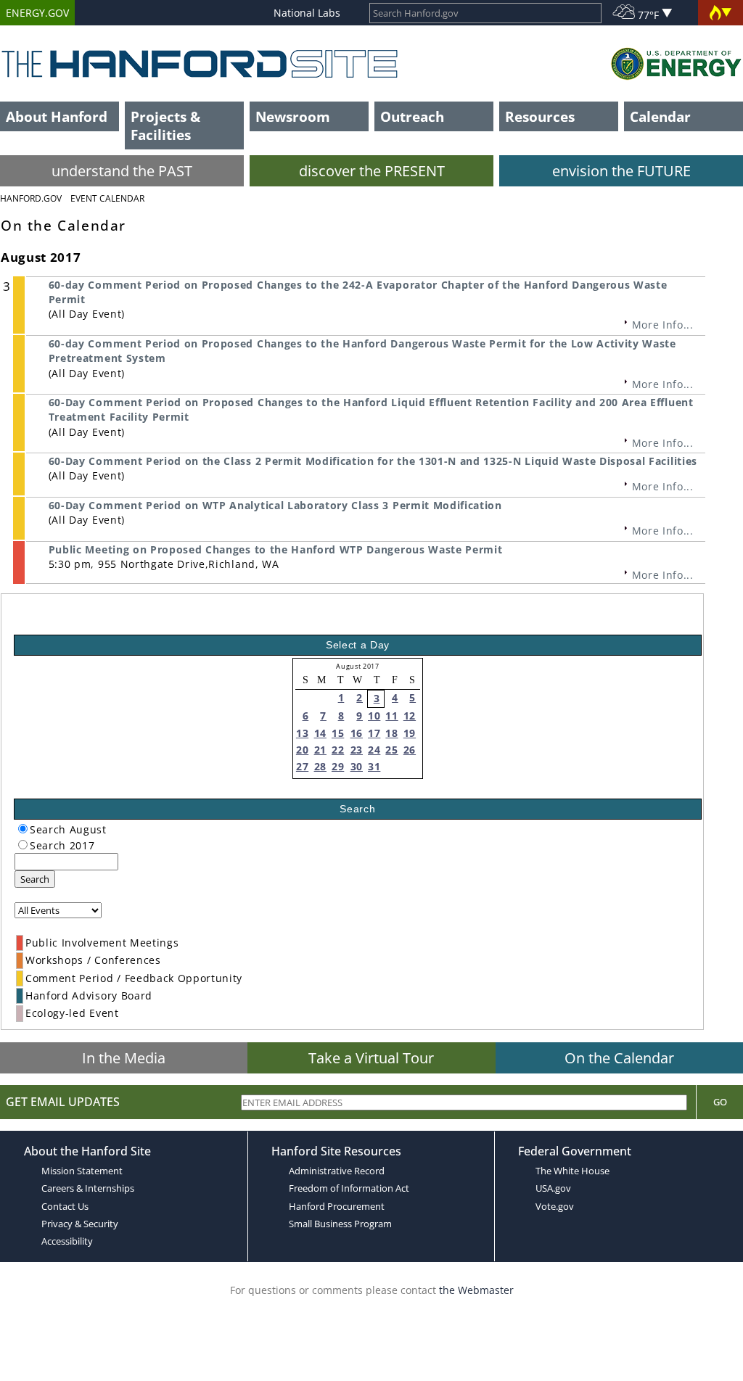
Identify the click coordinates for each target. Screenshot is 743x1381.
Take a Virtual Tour (371, 1058)
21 (320, 750)
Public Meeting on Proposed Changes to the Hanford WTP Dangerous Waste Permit (276, 549)
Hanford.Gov (31, 198)
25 (391, 750)
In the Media (123, 1058)
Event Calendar (107, 198)
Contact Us (65, 1206)
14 (320, 733)
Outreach (412, 116)
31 (374, 766)
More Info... (663, 324)
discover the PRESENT (372, 171)
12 (409, 715)
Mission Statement (82, 1170)
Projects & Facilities (165, 125)
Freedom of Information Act (349, 1188)
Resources (540, 116)
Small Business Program (340, 1223)
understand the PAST (122, 171)
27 (302, 766)
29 (338, 766)
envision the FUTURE (621, 171)
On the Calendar (619, 1058)
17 (374, 733)
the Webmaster (476, 1290)
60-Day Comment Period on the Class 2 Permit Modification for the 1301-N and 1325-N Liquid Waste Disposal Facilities (373, 461)
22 (338, 750)
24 (374, 750)
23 (356, 750)
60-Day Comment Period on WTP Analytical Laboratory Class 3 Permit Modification (275, 505)
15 (338, 733)
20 (302, 750)
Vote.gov (554, 1206)
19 (409, 733)
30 (356, 766)
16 (356, 733)
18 (391, 733)
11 (391, 715)
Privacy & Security (79, 1223)
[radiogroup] (23, 828)
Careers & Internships (87, 1188)
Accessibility (67, 1241)
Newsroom (292, 116)
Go (720, 1101)
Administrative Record (337, 1170)
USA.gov (553, 1188)
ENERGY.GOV (37, 13)
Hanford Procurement (337, 1206)
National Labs (307, 13)
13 (302, 733)
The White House (572, 1170)
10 (374, 715)
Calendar (660, 116)
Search (34, 879)
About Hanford (56, 116)
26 (409, 750)
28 (320, 766)
